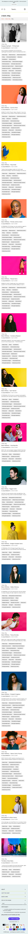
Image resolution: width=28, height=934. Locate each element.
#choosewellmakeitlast (11, 57)
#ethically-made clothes (16, 63)
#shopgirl (11, 604)
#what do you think (16, 77)
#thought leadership (16, 75)
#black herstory (12, 54)
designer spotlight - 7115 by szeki (10, 46)
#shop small (11, 70)
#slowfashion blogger (16, 72)
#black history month (21, 54)
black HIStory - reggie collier (9, 488)
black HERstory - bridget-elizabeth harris (12, 543)
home (2, 18)
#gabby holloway (5, 602)
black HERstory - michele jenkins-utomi (11, 221)
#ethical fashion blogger (17, 61)
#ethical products (5, 63)
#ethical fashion (12, 59)
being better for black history (9, 817)
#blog (3, 57)
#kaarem (4, 778)
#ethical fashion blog (6, 61)
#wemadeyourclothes (6, 77)
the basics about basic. (7, 861)
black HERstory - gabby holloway (10, 587)
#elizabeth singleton (17, 707)
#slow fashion (18, 70)
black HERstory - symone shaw (9, 107)
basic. (8, 932)
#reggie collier (5, 508)
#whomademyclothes (6, 79)
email (3, 903)
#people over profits (6, 68)
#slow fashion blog (6, 72)
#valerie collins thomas (16, 787)
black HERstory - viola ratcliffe (9, 445)
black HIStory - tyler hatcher (8, 390)
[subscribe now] (25, 903)
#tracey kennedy (5, 666)
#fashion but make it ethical (7, 66)
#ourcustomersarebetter (12, 778)
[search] (4, 9)
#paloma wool (14, 353)
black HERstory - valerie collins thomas (11, 753)
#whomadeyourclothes (17, 79)
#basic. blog (4, 54)
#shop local (4, 70)
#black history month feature (18, 499)
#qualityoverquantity (16, 68)
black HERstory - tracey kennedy (10, 635)
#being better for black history (15, 497)
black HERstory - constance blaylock (11, 336)
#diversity (20, 57)
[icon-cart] (24, 9)
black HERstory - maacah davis (9, 278)
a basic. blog (7, 18)
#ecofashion (4, 59)
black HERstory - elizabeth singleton (10, 694)
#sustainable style (6, 75)
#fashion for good (18, 66)
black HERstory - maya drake (8, 164)
